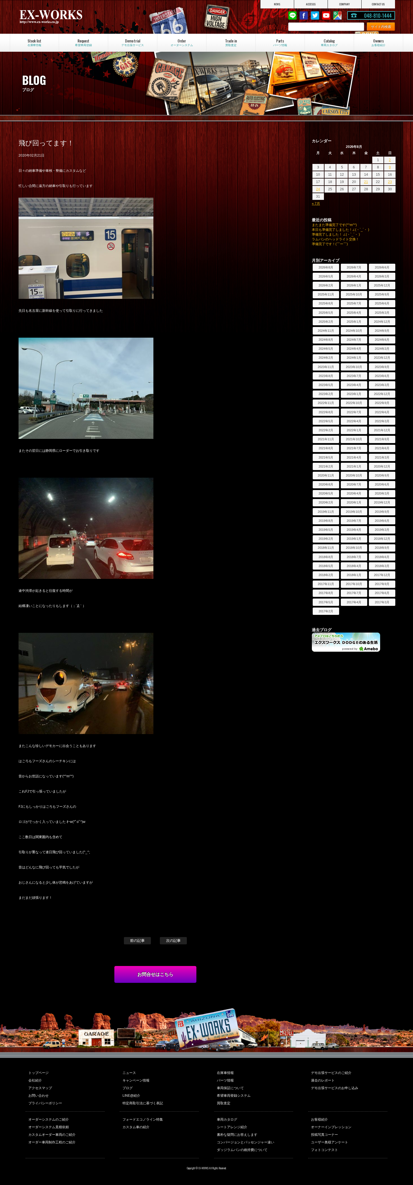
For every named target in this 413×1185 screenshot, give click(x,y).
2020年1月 (354, 502)
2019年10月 (354, 511)
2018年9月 (382, 547)
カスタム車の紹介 (135, 1127)
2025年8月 (326, 303)
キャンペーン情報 (135, 1080)
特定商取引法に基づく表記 (142, 1103)
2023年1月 (354, 394)
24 (318, 189)
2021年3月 (382, 457)
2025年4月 (354, 312)
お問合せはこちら (155, 974)
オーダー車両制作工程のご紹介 (52, 1142)
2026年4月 (354, 276)
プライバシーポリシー (45, 1103)
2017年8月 (326, 593)
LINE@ (292, 15)
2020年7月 (354, 484)
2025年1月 (354, 321)
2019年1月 (354, 538)
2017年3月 (382, 602)
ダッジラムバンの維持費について (242, 1150)
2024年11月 (326, 330)
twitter (315, 15)
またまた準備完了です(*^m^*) (334, 225)
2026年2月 (326, 285)
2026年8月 (326, 267)
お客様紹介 (319, 1119)
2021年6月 (382, 448)
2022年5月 (326, 421)
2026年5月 (326, 276)
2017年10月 (354, 584)
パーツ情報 (225, 1080)
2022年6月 (382, 412)
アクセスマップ (40, 1088)
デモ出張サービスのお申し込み (334, 1088)
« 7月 (316, 204)
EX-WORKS (74, 17)
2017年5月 (326, 602)
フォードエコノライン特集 (142, 1119)
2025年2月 (326, 321)
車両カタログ (227, 1119)
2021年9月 (382, 439)
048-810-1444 (378, 15)
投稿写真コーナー (324, 1135)
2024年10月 (354, 330)
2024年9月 (382, 330)
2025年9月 (382, 294)
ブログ (127, 1088)
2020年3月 (382, 493)
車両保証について (230, 1088)
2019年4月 (354, 529)
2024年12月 (382, 321)
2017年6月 (382, 593)
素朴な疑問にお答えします (237, 1135)
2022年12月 (382, 394)
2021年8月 (326, 448)
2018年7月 (354, 557)
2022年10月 (354, 403)
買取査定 (223, 1103)
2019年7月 (354, 520)
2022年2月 (326, 430)
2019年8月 (326, 520)
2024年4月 (354, 348)
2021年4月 (354, 457)
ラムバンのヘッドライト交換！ (335, 239)
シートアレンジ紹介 (232, 1127)
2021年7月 (354, 448)
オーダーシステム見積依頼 (48, 1127)
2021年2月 (326, 466)
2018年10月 (354, 547)
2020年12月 (382, 466)
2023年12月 (382, 357)
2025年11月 (326, 294)
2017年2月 (326, 611)
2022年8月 (326, 412)
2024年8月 (326, 339)
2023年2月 (326, 394)
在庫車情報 (225, 1073)
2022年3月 (382, 421)
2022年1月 (354, 430)
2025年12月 (382, 285)
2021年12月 (382, 430)
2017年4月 (354, 602)
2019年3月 (382, 529)
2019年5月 (326, 529)
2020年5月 (326, 493)
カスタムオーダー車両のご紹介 (52, 1135)
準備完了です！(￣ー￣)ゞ (331, 244)
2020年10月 (354, 475)
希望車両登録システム (234, 1096)
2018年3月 (382, 566)
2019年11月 (326, 511)
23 (390, 182)
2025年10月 (354, 294)
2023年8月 (326, 376)
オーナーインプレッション (331, 1127)
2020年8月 (326, 484)
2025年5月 (326, 312)
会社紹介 (35, 1080)
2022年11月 (326, 403)
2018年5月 (326, 566)
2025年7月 (354, 303)
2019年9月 (382, 511)
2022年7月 (354, 412)
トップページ (38, 1073)
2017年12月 (382, 575)
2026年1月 (354, 285)
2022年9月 (382, 403)
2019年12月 (382, 502)
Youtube (326, 15)
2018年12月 (382, 538)
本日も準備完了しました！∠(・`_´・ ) (340, 230)
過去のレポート (323, 1080)
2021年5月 (326, 457)
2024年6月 (382, 339)
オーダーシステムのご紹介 (48, 1119)
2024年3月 (382, 348)
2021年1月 (354, 466)
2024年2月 (326, 357)
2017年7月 (354, 593)
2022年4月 (354, 421)
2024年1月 (354, 357)
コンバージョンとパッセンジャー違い (245, 1142)
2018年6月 (382, 557)
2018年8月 (326, 557)
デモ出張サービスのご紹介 (331, 1073)
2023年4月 (354, 385)
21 (366, 182)
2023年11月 (326, 367)
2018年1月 (354, 575)
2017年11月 (326, 584)
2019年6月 (382, 520)
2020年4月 (354, 493)
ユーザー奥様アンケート (329, 1142)
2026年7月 (354, 267)
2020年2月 (326, 502)
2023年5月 (326, 385)
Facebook (303, 15)
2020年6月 (382, 484)
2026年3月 (382, 276)
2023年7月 (354, 376)
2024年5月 (326, 348)
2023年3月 (382, 385)
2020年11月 (326, 475)
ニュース (129, 1073)
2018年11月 (326, 547)
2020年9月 (382, 475)
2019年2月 (326, 538)
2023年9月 (382, 367)
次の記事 (173, 940)
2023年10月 (354, 367)
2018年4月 (354, 566)
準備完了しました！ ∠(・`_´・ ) (336, 234)
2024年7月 (354, 339)
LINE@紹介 (131, 1096)
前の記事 (137, 940)
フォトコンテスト (324, 1150)
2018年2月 (326, 575)
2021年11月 (326, 439)
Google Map (337, 15)
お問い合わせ (38, 1096)
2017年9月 (382, 584)
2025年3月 (382, 312)
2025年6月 (382, 303)
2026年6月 (382, 267)
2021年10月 (354, 439)
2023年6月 (382, 376)
